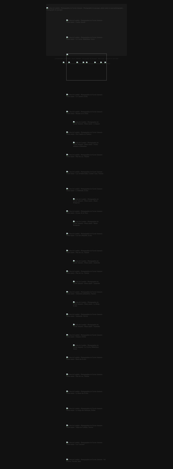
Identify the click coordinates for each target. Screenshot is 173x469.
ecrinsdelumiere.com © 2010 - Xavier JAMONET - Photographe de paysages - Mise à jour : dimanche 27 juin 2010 (86, 58)
